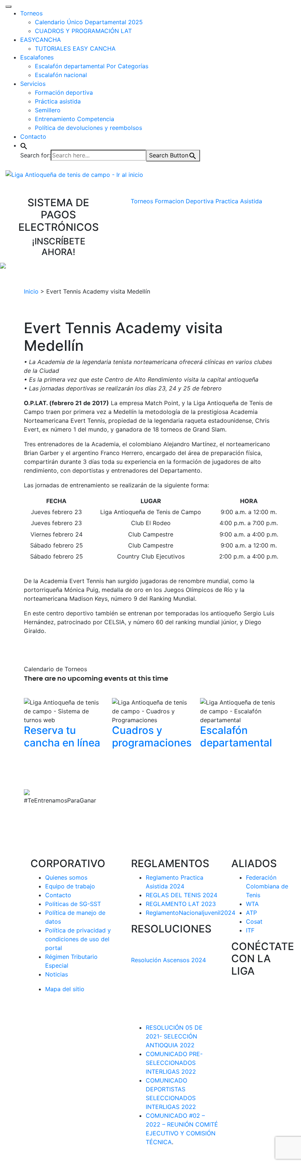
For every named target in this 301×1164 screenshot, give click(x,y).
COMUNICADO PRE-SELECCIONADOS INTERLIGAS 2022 (174, 1062)
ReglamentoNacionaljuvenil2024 (190, 912)
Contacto (33, 136)
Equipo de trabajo (70, 886)
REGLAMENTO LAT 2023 (181, 903)
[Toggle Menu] (8, 7)
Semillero (48, 110)
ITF (250, 930)
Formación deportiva (64, 92)
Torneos (31, 13)
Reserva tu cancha (62, 736)
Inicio (31, 291)
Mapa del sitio (64, 989)
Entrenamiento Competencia (74, 119)
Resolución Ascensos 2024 (168, 960)
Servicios (33, 83)
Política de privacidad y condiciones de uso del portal (78, 939)
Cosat (254, 921)
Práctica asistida (58, 101)
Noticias (56, 974)
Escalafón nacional (61, 75)
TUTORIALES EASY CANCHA (75, 48)
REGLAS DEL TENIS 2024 (181, 895)
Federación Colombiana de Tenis (267, 886)
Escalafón (236, 736)
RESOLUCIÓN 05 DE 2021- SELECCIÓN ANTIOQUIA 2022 (174, 1036)
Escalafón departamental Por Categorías (91, 66)
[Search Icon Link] (24, 145)
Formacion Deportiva (184, 201)
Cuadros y (152, 736)
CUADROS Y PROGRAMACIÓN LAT (83, 30)
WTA (252, 903)
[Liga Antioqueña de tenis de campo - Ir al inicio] (74, 174)
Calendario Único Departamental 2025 (89, 22)
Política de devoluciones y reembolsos (88, 127)
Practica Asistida (238, 201)
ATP (251, 912)
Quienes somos (66, 877)
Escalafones (37, 57)
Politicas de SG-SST (73, 903)
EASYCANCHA (40, 39)
